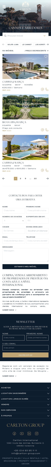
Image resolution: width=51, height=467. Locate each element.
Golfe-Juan (13, 44)
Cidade (5, 227)
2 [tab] (25, 78)
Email (5, 237)
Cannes (7, 81)
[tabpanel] (25, 66)
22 (35, 178)
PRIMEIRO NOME (33, 206)
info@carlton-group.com (26, 453)
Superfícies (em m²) (35, 216)
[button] (4, 6)
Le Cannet (27, 44)
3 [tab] (29, 78)
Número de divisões (12, 216)
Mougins (8, 122)
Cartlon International (25, 440)
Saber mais (8, 310)
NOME (5, 334)
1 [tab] (22, 78)
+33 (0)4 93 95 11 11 (25, 450)
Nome (5, 206)
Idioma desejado (34, 227)
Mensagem (7, 247)
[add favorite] (46, 56)
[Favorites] (47, 5)
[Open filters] (44, 35)
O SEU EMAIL (9, 344)
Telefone (30, 237)
